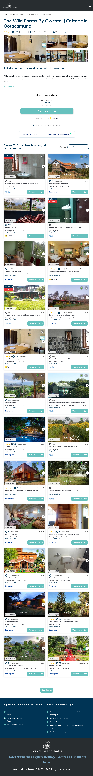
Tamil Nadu (30, 14)
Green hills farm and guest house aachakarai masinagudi (66, 713)
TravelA (33, 769)
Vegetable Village (11, 402)
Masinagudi (47, 14)
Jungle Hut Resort (12, 446)
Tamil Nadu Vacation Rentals (14, 719)
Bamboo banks (10, 227)
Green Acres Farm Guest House (60, 578)
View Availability (36, 192)
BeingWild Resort (11, 534)
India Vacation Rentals (15, 725)
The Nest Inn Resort (12, 578)
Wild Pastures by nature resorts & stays (64, 271)
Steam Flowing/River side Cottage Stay (63, 490)
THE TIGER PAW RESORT (14, 665)
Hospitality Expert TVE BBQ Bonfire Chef (64, 534)
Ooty (38, 14)
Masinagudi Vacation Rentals (15, 713)
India (22, 14)
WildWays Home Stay (13, 271)
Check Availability (47, 111)
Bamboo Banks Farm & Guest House (62, 315)
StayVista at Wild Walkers (59, 183)
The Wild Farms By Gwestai (15, 359)
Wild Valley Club (55, 665)
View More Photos (13, 60)
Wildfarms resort (11, 621)
